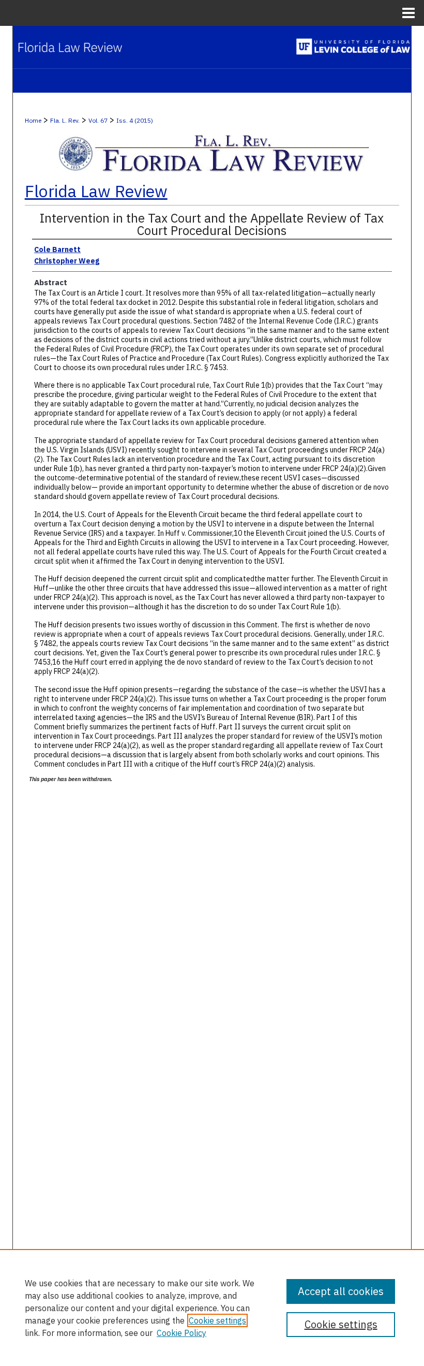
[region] (212, 1307)
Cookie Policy (181, 1333)
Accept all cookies (341, 1291)
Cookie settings (217, 1320)
